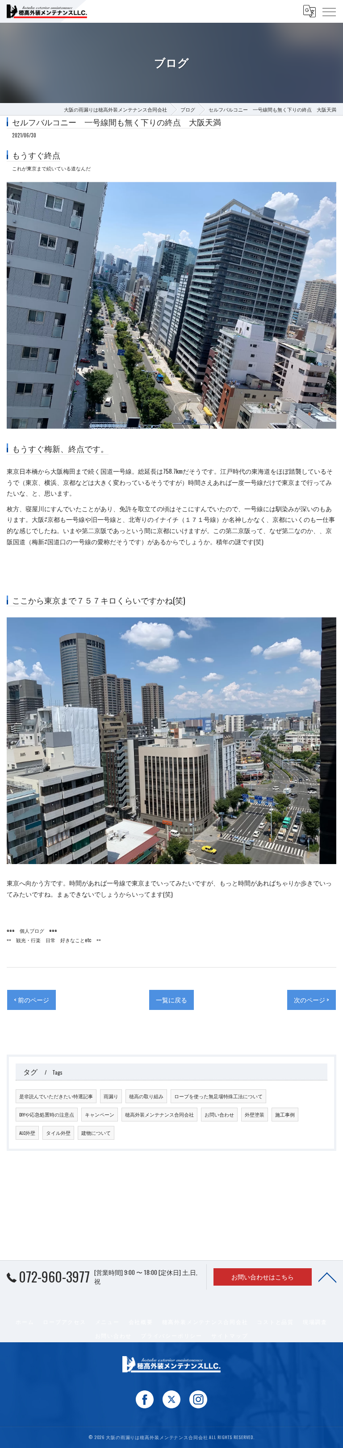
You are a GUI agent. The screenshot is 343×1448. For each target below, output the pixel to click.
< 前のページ (31, 999)
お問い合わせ (219, 1114)
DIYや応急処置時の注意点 (46, 1114)
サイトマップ (229, 1335)
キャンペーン (99, 1114)
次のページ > (311, 999)
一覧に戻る (171, 999)
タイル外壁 (58, 1132)
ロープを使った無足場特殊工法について (218, 1096)
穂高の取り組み (146, 1096)
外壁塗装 (254, 1114)
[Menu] (329, 11)
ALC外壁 (27, 1132)
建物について (96, 1132)
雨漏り (111, 1096)
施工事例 (285, 1114)
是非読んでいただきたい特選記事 (56, 1096)
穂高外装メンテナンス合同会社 (159, 1114)
